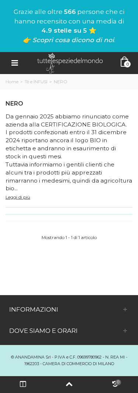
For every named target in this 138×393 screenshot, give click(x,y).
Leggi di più (18, 197)
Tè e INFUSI (36, 81)
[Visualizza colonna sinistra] (23, 384)
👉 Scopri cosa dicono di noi (68, 40)
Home (12, 81)
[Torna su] (69, 384)
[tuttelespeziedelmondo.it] (70, 62)
